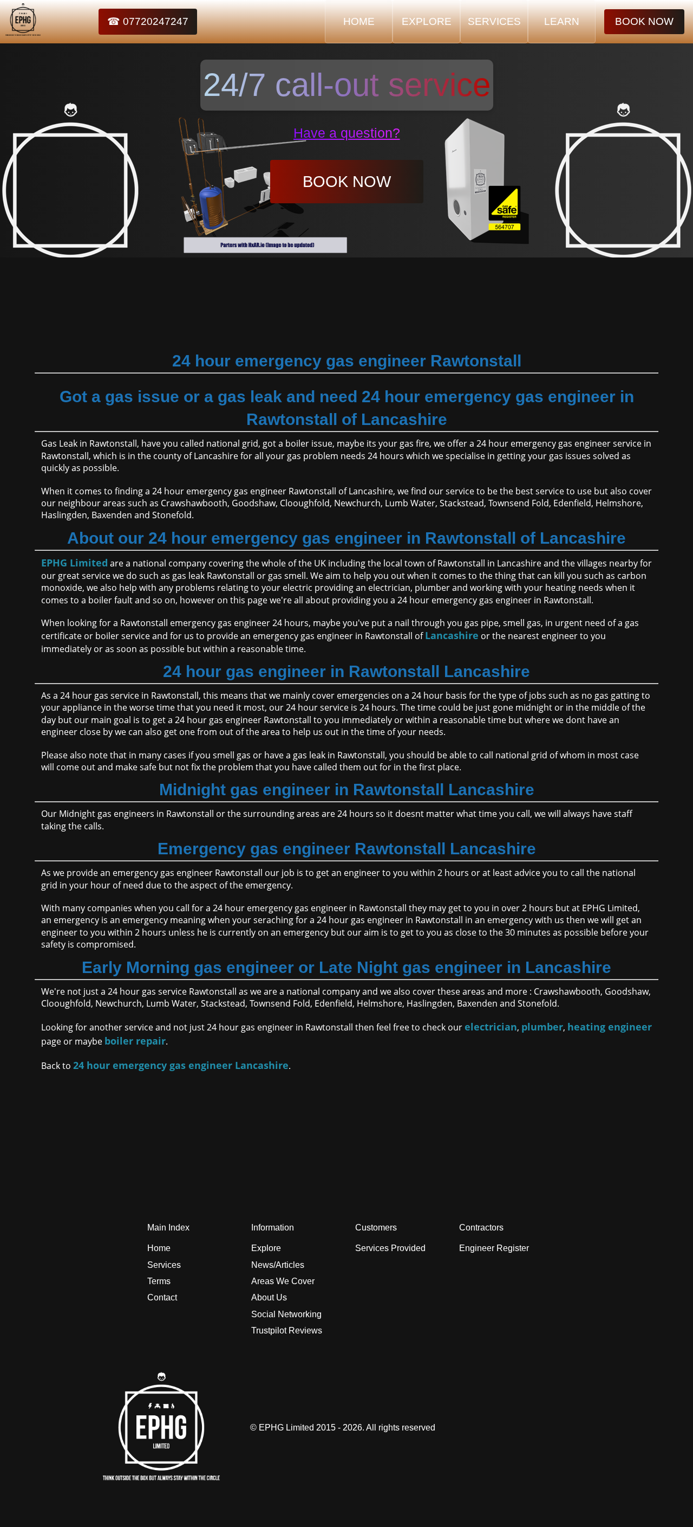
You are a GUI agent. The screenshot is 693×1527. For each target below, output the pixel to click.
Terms (159, 1281)
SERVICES (494, 21)
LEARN (561, 21)
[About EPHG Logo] (164, 1477)
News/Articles (277, 1265)
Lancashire (452, 635)
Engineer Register (494, 1248)
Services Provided (390, 1248)
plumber (542, 1026)
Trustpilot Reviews (286, 1330)
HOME (359, 21)
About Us (269, 1297)
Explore (266, 1248)
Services (164, 1265)
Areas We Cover (283, 1281)
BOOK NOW (644, 21)
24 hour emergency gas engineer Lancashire (181, 1065)
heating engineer (609, 1026)
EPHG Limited (74, 562)
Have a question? (346, 132)
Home (159, 1248)
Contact (162, 1297)
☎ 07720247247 (147, 21)
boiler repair (135, 1040)
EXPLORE (427, 21)
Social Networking (286, 1314)
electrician (491, 1026)
